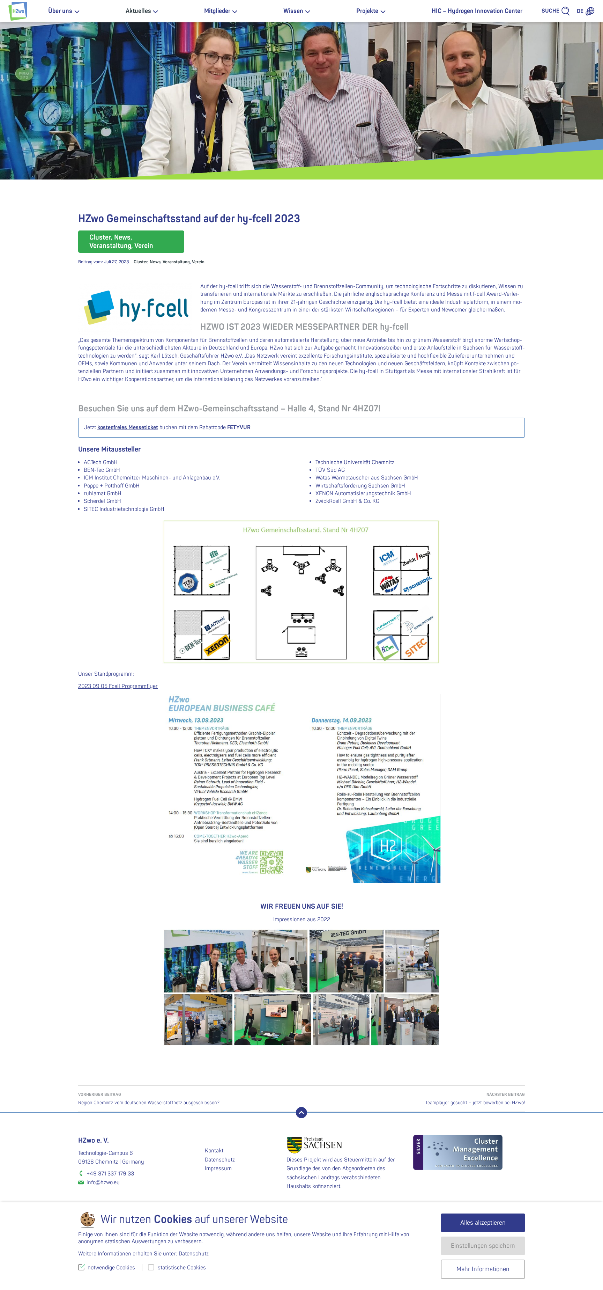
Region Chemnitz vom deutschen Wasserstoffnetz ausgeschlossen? (148, 1099)
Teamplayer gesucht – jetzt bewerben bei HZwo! (475, 1099)
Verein (198, 262)
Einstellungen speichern (483, 1245)
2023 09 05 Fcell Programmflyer (118, 686)
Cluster (141, 262)
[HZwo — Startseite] (17, 11)
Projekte (367, 11)
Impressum (218, 1168)
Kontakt (214, 1150)
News (155, 262)
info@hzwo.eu (103, 1182)
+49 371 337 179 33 (110, 1173)
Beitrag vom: (103, 262)
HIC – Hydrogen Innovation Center (477, 11)
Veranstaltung (176, 262)
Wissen (293, 11)
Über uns (60, 11)
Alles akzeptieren (483, 1222)
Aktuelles (138, 11)
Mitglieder (217, 11)
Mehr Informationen (482, 1269)
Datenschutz (220, 1159)
